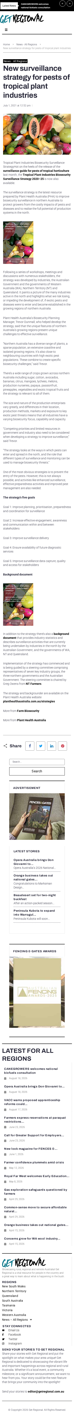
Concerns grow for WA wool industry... (32, 1238)
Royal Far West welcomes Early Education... (36, 1176)
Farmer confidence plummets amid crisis (34, 1162)
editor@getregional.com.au (46, 1391)
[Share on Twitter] (40, 746)
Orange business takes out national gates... (36, 1225)
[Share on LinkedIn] (51, 746)
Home (6, 44)
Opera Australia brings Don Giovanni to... (34, 1086)
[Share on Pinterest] (62, 746)
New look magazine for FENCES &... (30, 1148)
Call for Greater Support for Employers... (34, 1135)
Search (37, 771)
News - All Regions (26, 44)
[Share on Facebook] (29, 746)
